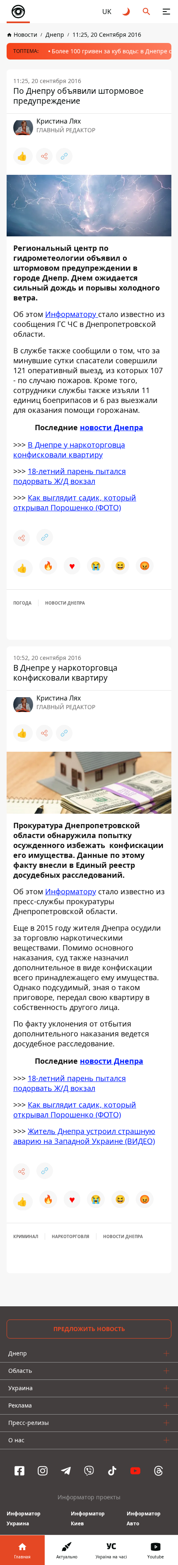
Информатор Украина (24, 1518)
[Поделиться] (44, 156)
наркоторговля (70, 1236)
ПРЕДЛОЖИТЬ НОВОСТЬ (89, 1329)
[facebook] (19, 1471)
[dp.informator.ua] (18, 11)
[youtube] (135, 1471)
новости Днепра (111, 427)
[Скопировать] (64, 156)
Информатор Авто (144, 1518)
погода (22, 603)
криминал (25, 1236)
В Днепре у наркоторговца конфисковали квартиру (69, 450)
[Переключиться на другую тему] (127, 12)
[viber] (89, 1471)
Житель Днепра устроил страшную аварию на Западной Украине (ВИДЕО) (84, 1136)
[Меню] (166, 12)
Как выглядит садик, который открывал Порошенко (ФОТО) (74, 502)
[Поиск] (147, 12)
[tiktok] (112, 1471)
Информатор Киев (88, 1518)
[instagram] (43, 1471)
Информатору (71, 314)
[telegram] (66, 1471)
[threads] (159, 1471)
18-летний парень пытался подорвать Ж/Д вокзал (69, 476)
